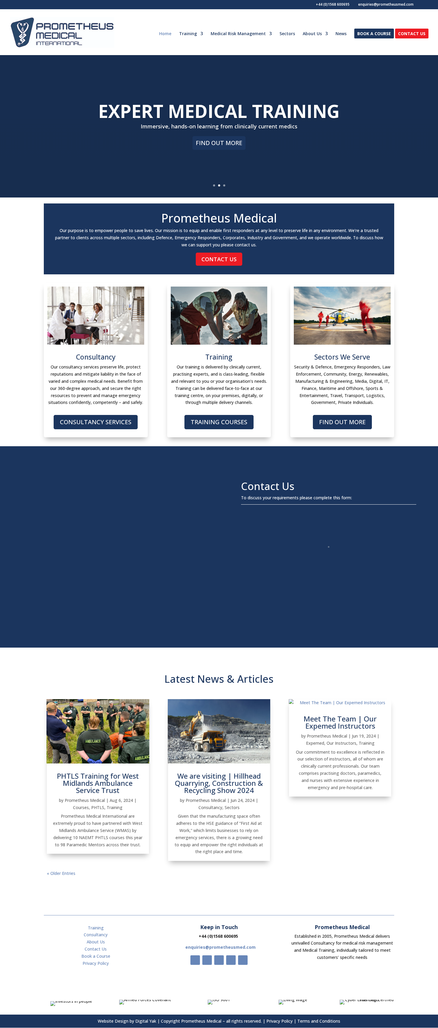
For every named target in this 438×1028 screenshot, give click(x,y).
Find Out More (219, 143)
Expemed (315, 743)
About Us (312, 34)
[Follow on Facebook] (195, 960)
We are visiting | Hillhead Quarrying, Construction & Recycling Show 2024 (219, 783)
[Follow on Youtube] (231, 960)
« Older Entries (61, 873)
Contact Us (411, 34)
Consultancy (210, 807)
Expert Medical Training (219, 111)
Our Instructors (341, 743)
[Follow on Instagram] (219, 960)
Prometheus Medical (85, 800)
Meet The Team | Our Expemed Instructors (340, 722)
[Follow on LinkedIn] (243, 960)
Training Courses (219, 422)
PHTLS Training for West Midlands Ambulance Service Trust (98, 783)
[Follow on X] (207, 960)
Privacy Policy (96, 963)
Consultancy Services (95, 422)
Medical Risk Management (238, 34)
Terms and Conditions (318, 1021)
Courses (81, 807)
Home (165, 34)
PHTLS (97, 807)
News (341, 34)
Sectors (287, 34)
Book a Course (374, 34)
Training (188, 34)
